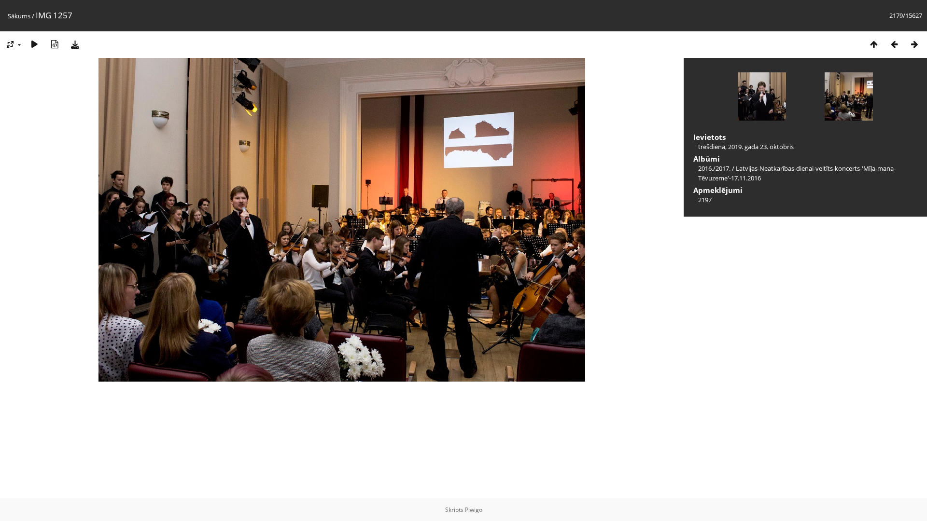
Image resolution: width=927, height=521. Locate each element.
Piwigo (473, 510)
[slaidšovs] (34, 44)
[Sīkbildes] (874, 44)
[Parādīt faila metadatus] (54, 44)
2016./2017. (714, 168)
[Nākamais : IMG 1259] (914, 44)
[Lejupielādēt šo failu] (75, 44)
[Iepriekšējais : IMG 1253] (894, 44)
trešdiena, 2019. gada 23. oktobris (746, 146)
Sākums (19, 16)
